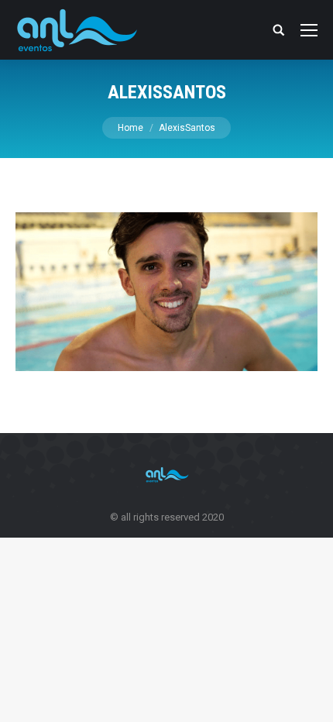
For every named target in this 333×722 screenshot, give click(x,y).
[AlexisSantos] (166, 291)
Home (130, 127)
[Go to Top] (308, 697)
